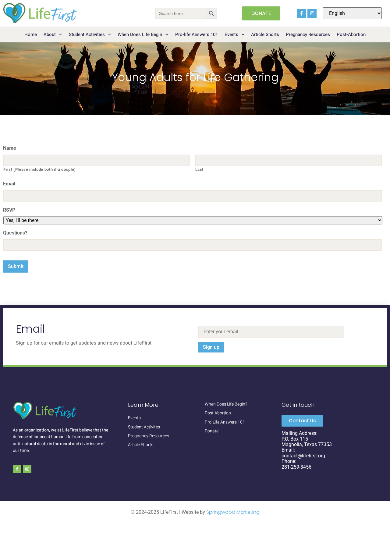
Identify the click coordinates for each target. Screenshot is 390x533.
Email (9, 184)
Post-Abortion (351, 34)
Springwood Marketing (233, 512)
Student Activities (87, 34)
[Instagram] (312, 13)
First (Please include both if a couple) (39, 169)
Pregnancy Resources (308, 34)
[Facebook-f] (301, 13)
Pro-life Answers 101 (196, 34)
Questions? (15, 233)
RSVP (9, 210)
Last (199, 169)
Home (30, 34)
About (50, 34)
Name (9, 148)
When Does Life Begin (140, 34)
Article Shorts (265, 34)
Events (231, 34)
